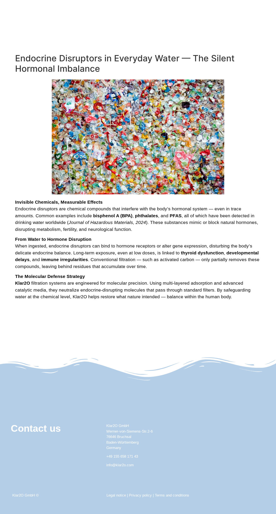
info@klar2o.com (120, 465)
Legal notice (116, 495)
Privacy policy (140, 495)
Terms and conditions (172, 495)
